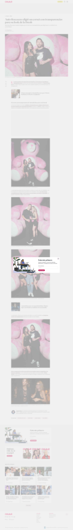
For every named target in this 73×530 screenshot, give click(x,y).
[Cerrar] (58, 259)
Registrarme (41, 270)
